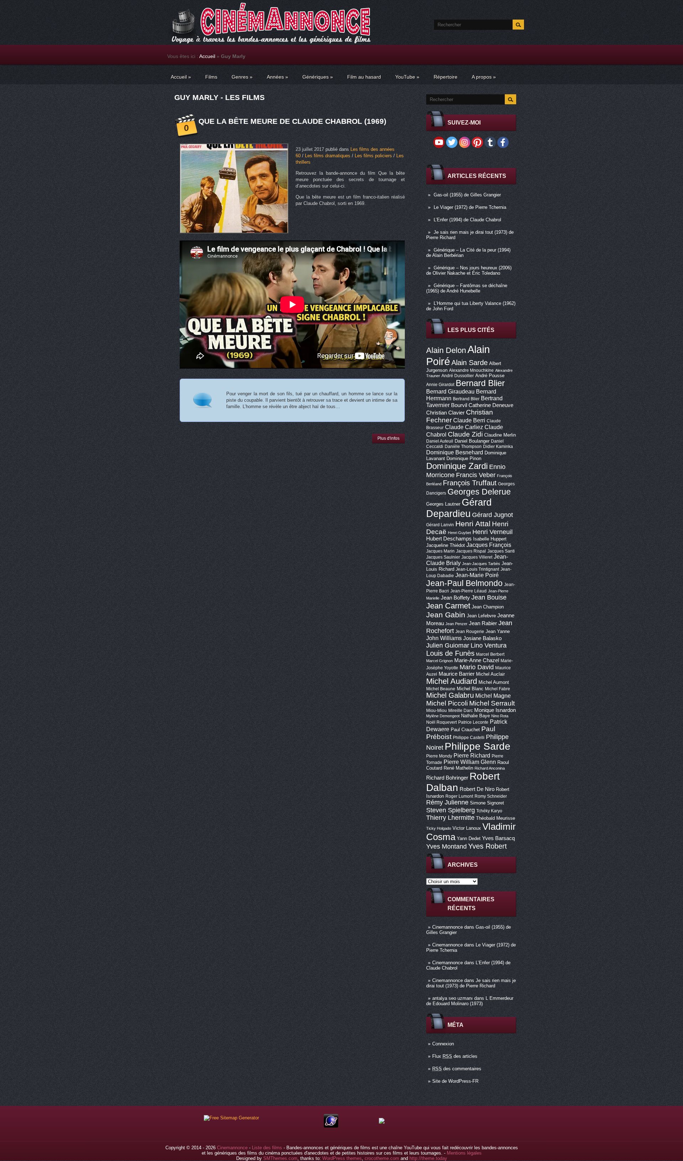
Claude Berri (469, 420)
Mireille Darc (460, 710)
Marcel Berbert (490, 654)
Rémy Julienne (447, 802)
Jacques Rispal (471, 551)
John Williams (444, 638)
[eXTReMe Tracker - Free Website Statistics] (331, 1126)
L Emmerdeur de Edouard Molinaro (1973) (469, 1001)
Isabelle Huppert (490, 539)
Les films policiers (373, 155)
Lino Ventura (489, 645)
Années (277, 77)
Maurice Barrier (457, 674)
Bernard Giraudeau (450, 391)
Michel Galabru (450, 695)
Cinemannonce (447, 927)
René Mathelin (458, 768)
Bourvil (459, 405)
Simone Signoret (487, 803)
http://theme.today (428, 1158)
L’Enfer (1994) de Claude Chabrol (467, 219)
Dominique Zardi (457, 466)
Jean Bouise (489, 597)
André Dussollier (457, 375)
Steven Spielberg (450, 810)
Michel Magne (493, 695)
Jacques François (488, 545)
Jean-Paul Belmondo (464, 583)
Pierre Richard (472, 755)
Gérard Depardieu (459, 508)
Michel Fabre (497, 688)
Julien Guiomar (447, 645)
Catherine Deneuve (490, 405)
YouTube (407, 77)
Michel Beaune (440, 688)
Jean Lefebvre (481, 615)
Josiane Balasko (482, 638)
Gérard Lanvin (440, 524)
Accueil (207, 56)
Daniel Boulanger (472, 441)
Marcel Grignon (439, 661)
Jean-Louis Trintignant (477, 569)
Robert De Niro (477, 789)
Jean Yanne (498, 631)
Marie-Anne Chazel (476, 660)
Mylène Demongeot (443, 716)
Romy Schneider (491, 796)
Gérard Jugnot (492, 514)
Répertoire (445, 77)
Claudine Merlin (500, 435)
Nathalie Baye (475, 715)
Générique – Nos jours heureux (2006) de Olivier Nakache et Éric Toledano (469, 270)
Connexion (443, 1043)
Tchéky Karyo (489, 810)
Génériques (317, 77)
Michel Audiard (451, 681)
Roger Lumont (459, 796)
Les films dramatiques (327, 155)
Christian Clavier (445, 413)
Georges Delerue (479, 491)
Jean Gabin (445, 615)
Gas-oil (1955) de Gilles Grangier (467, 194)
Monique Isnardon (495, 710)
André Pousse (489, 375)
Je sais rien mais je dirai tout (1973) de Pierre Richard (471, 983)
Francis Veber (476, 475)
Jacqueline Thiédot (445, 545)
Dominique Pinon (463, 458)
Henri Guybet (459, 533)
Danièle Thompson (463, 446)
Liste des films (267, 1147)
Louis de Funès (450, 653)
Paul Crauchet (465, 729)
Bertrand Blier (466, 398)
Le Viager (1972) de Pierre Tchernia (470, 207)
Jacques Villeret (476, 557)
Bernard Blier (480, 383)
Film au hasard (364, 77)
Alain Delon (446, 350)
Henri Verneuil (492, 531)
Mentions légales (464, 1153)
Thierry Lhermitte (450, 817)
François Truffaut (470, 483)
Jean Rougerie (469, 631)
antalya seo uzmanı (452, 998)
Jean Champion (488, 606)
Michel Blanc (470, 688)
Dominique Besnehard (454, 452)
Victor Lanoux (466, 828)
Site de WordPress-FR (455, 1081)
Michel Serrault (492, 703)
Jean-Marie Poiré (477, 575)
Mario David (477, 667)
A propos (484, 77)
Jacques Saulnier (443, 557)
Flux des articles (454, 1056)
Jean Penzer (456, 624)
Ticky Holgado (438, 828)
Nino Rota (499, 716)
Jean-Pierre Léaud (468, 591)
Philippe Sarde (477, 746)
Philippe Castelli (469, 737)
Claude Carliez (464, 427)
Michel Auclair (490, 674)
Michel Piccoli (447, 703)
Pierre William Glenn (470, 762)
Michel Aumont (493, 682)
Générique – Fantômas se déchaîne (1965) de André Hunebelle (466, 288)
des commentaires (456, 1068)
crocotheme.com (382, 1158)
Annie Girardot (440, 384)
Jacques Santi (501, 551)
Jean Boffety (455, 598)
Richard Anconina (490, 768)
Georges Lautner (443, 504)
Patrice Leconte (473, 722)
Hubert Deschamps (449, 539)
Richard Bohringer (447, 778)
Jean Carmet (448, 605)
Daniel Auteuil (439, 441)
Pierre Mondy (439, 756)
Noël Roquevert (441, 722)
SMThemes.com (280, 1158)
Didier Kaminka (498, 446)
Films (211, 77)
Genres (242, 77)
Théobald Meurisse (495, 818)
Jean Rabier (483, 623)
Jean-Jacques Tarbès (481, 563)
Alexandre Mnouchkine (471, 370)
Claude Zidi (465, 434)
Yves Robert (487, 846)
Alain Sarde (469, 362)
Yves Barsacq (498, 838)
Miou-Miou (436, 710)
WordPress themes (342, 1158)
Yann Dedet (469, 838)
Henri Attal (473, 523)
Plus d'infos (388, 438)
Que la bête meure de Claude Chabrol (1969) (292, 121)
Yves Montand (446, 846)
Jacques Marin (440, 551)
